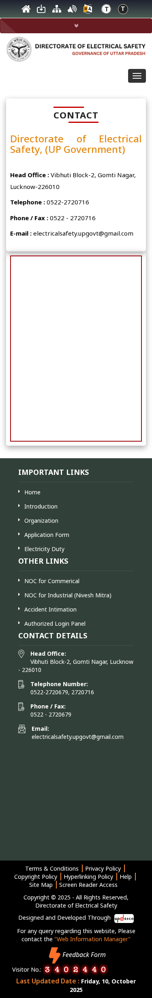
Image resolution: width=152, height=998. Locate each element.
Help (126, 876)
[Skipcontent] (41, 11)
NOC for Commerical (51, 581)
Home (32, 492)
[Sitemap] (57, 11)
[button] (76, 25)
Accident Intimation (50, 609)
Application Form (46, 535)
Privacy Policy (103, 868)
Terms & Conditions (52, 868)
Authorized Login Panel (55, 623)
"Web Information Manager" (92, 939)
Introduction (41, 506)
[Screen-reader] (72, 11)
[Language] (87, 11)
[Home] (26, 11)
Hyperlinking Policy (88, 876)
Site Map (41, 885)
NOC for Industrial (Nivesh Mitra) (67, 595)
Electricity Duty (44, 549)
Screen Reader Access (88, 885)
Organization (41, 520)
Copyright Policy (35, 876)
